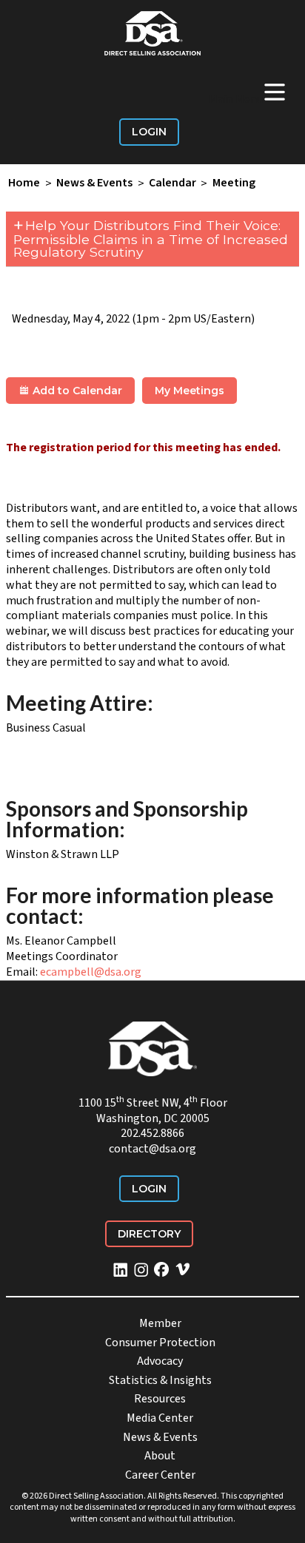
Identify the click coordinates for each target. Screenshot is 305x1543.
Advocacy (160, 1361)
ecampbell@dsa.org (90, 972)
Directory (149, 1233)
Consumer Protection (160, 1342)
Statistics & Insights (160, 1380)
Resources (160, 1399)
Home (24, 183)
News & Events (94, 183)
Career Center (160, 1475)
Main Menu (248, 91)
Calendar (172, 183)
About (159, 1456)
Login (149, 131)
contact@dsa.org (152, 1149)
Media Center (160, 1418)
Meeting (233, 183)
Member (160, 1323)
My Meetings (189, 390)
